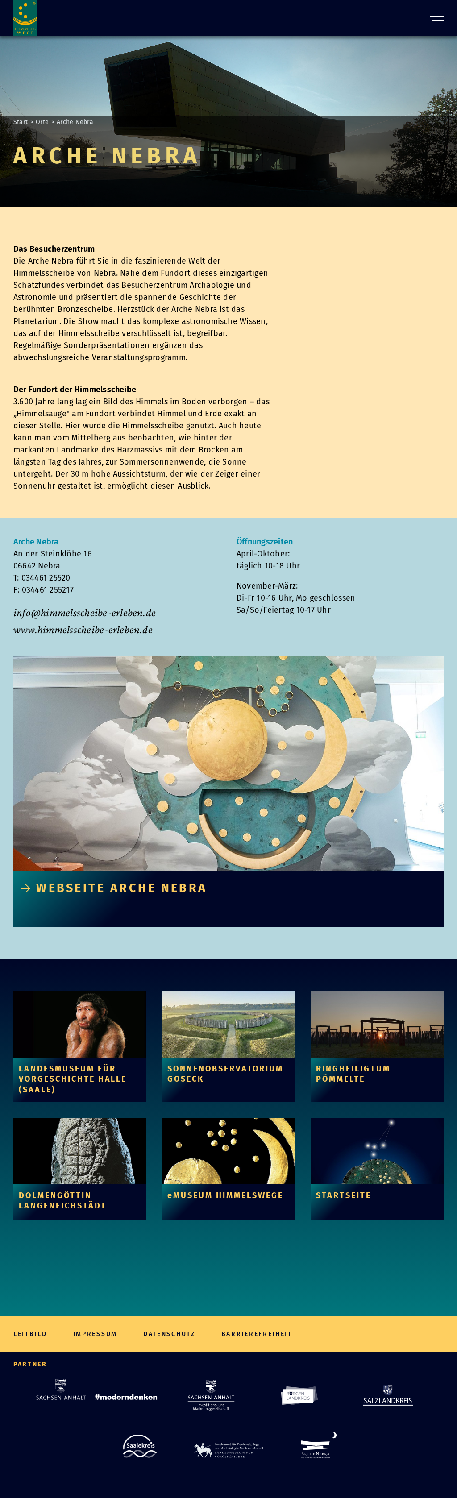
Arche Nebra (75, 122)
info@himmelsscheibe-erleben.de (84, 612)
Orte (42, 122)
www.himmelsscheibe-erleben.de (83, 629)
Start (20, 122)
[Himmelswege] (25, 18)
